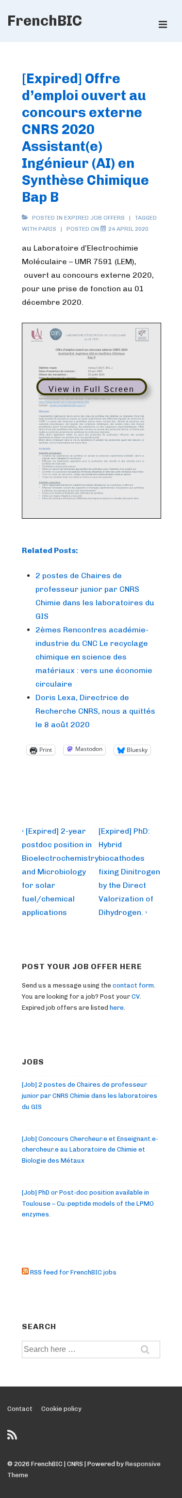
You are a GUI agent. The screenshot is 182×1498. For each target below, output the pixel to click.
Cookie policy (61, 1408)
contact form (133, 985)
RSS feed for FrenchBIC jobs (72, 1272)
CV (136, 996)
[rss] (13, 1438)
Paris (47, 228)
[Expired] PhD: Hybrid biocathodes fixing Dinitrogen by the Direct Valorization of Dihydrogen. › (129, 871)
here (117, 1007)
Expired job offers (94, 217)
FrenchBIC (44, 21)
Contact (20, 1408)
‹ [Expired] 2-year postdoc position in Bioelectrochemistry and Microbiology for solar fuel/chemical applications (60, 871)
